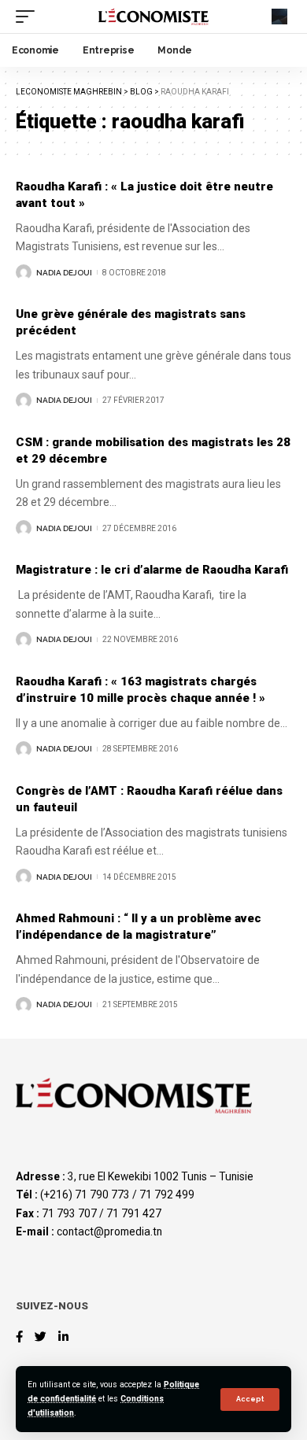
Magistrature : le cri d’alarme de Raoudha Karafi (152, 570)
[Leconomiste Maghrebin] (153, 16)
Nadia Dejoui (64, 272)
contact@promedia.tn (109, 1231)
